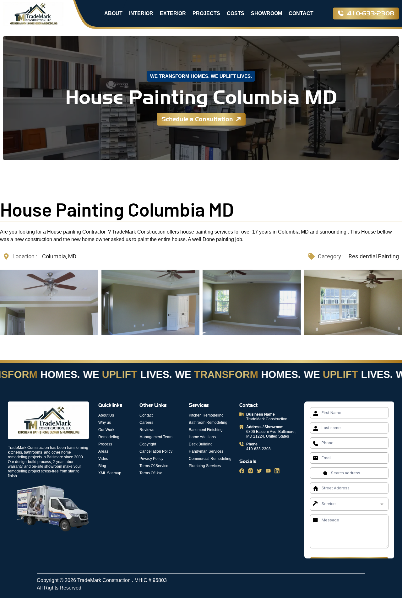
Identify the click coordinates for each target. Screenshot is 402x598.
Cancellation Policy (155, 451)
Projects (206, 13)
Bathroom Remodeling (208, 422)
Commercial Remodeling (210, 458)
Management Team (155, 437)
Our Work (106, 430)
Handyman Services (206, 451)
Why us (104, 422)
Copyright (147, 444)
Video (103, 458)
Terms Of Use (150, 473)
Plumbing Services (205, 466)
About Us (106, 415)
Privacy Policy (151, 458)
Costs (235, 13)
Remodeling (108, 437)
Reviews (146, 430)
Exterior (173, 13)
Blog (102, 466)
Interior (141, 13)
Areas (103, 451)
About (113, 13)
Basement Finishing (206, 430)
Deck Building (201, 444)
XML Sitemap (109, 473)
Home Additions (202, 437)
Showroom (266, 13)
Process (105, 444)
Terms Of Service (153, 466)
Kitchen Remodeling (206, 415)
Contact (301, 13)
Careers (146, 422)
